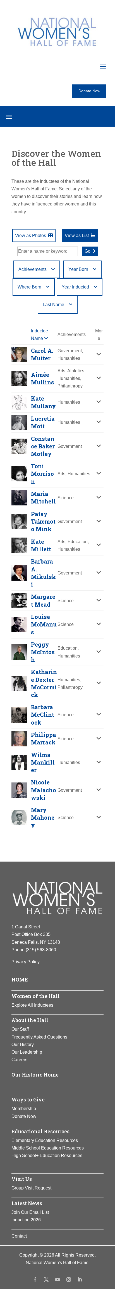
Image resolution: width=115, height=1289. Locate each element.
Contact (19, 1236)
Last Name (53, 304)
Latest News (26, 1203)
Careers (19, 1059)
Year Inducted (75, 287)
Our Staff (20, 1029)
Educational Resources (40, 1131)
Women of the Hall (35, 996)
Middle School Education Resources (47, 1148)
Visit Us (21, 1179)
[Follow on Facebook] (35, 1279)
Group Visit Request (31, 1188)
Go (87, 251)
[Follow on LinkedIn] (79, 1279)
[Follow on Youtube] (57, 1279)
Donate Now (89, 91)
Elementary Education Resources (44, 1140)
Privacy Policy (25, 961)
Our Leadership (26, 1052)
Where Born (29, 287)
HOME (19, 979)
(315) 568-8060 (41, 949)
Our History (22, 1044)
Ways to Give (28, 1099)
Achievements (32, 269)
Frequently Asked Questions (39, 1037)
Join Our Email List (30, 1212)
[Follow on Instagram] (68, 1279)
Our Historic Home (35, 1074)
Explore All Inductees (32, 1005)
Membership (23, 1108)
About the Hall (29, 1020)
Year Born (78, 269)
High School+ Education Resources (46, 1155)
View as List (77, 235)
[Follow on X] (46, 1279)
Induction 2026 (26, 1219)
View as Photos (30, 235)
